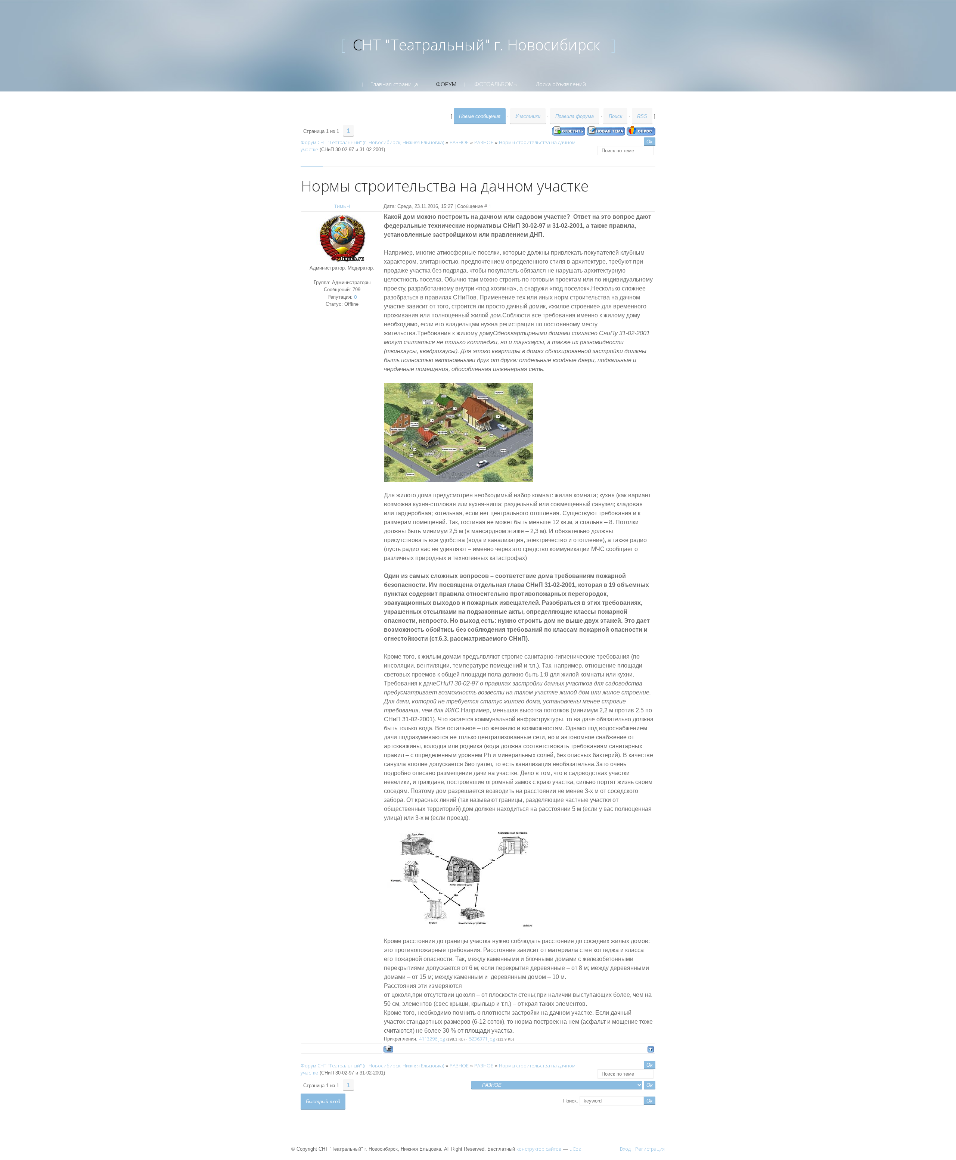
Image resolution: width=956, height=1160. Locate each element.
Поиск (615, 116)
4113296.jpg (432, 1038)
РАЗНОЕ (459, 142)
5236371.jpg (482, 1038)
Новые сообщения (479, 116)
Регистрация (650, 1148)
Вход (625, 1148)
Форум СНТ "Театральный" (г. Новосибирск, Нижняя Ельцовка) (372, 142)
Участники (527, 116)
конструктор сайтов (539, 1148)
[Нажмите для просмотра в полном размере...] (458, 431)
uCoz (575, 1148)
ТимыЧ (342, 206)
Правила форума (574, 116)
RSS (642, 116)
